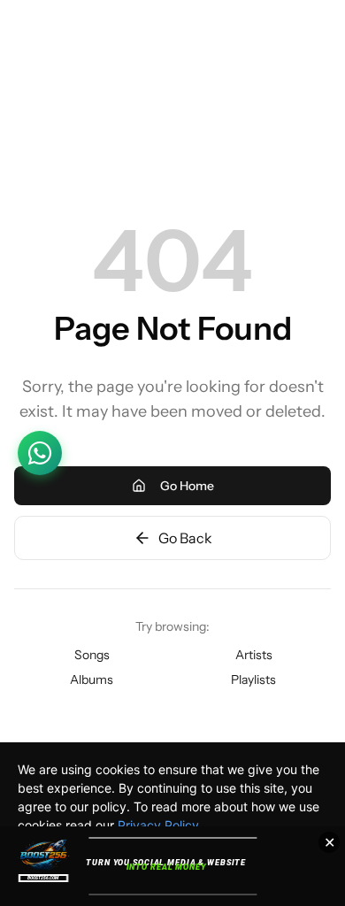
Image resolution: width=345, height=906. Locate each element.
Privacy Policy (158, 825)
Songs (92, 655)
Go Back (185, 538)
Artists (253, 655)
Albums (91, 679)
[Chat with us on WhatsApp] (40, 453)
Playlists (253, 679)
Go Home (187, 486)
